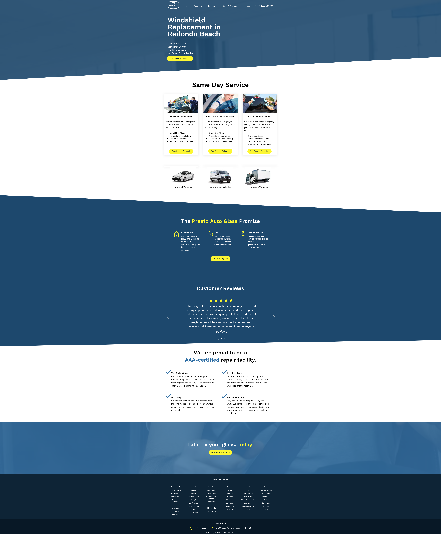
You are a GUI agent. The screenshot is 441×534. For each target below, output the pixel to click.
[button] (198, 6)
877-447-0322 (200, 528)
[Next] (274, 317)
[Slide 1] (218, 338)
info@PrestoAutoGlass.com (228, 528)
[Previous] (168, 317)
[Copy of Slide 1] (221, 338)
